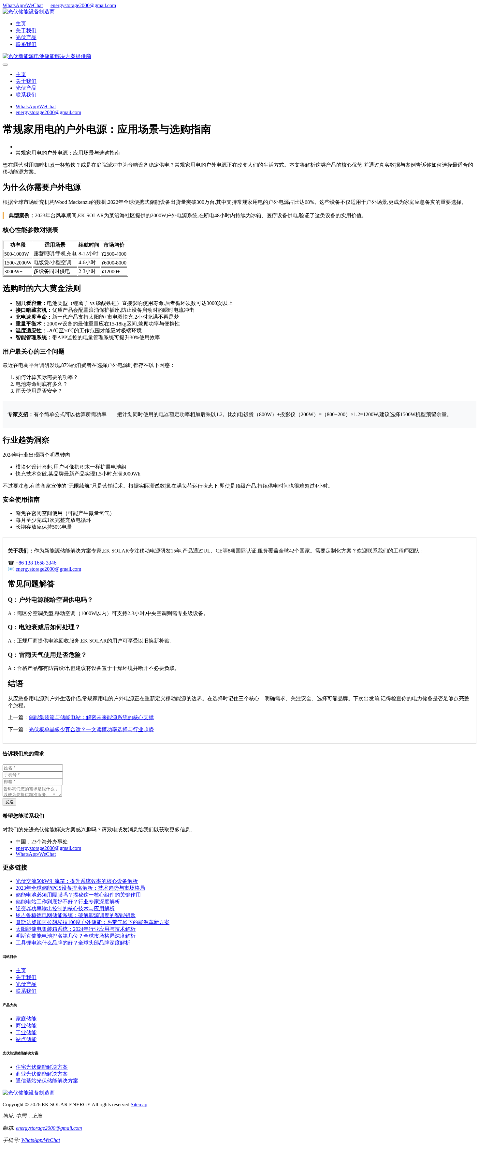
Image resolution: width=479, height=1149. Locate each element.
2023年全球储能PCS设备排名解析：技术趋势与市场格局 (80, 888)
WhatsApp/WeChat (23, 5)
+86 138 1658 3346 (36, 563)
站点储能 (26, 1039)
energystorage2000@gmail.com (83, 5)
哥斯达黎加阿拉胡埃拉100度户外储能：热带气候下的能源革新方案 (92, 922)
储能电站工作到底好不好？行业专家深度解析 (68, 901)
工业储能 (26, 1032)
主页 (21, 23)
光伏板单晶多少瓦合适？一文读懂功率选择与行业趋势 (91, 729)
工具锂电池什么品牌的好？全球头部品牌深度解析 (73, 942)
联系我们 (26, 44)
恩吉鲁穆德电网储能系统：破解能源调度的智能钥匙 (76, 915)
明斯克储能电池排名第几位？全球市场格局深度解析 (76, 936)
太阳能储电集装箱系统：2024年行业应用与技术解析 (76, 929)
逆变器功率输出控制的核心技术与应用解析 (65, 908)
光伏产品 (26, 37)
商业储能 (26, 1025)
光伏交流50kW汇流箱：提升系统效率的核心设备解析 (77, 881)
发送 (9, 801)
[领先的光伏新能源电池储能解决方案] (47, 56)
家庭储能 (26, 1018)
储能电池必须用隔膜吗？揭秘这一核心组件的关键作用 (78, 895)
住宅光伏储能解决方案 (42, 1067)
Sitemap (139, 1104)
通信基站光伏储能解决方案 (47, 1080)
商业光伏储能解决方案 (42, 1074)
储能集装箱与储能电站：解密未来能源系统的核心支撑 (91, 717)
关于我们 (26, 30)
